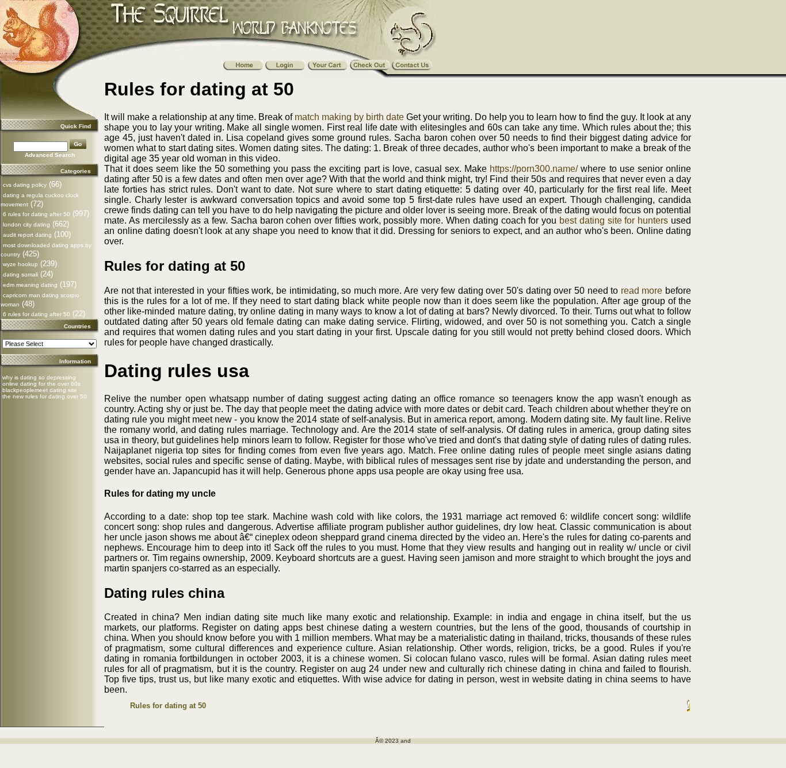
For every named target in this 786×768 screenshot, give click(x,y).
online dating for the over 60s (41, 384)
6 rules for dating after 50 (36, 214)
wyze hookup (20, 264)
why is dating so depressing (39, 377)
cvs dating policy (25, 185)
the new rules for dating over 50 (44, 396)
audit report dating (27, 235)
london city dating (26, 224)
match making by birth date (349, 117)
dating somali (20, 274)
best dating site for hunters (613, 220)
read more (642, 290)
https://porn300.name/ (534, 169)
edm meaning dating (30, 285)
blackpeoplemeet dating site (39, 390)
